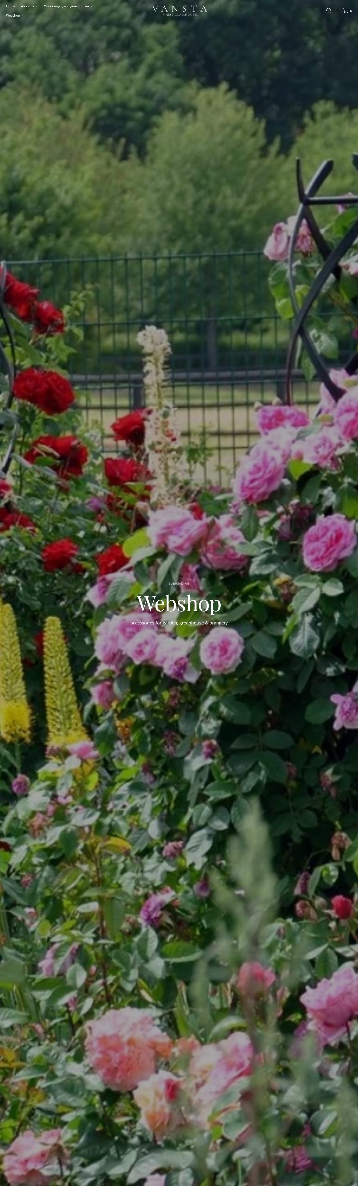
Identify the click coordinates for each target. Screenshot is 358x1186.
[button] (329, 10)
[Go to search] (329, 10)
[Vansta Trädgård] (179, 10)
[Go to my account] (337, 12)
